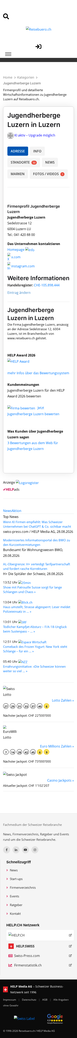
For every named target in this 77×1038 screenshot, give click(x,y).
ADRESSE (18, 151)
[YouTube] (25, 849)
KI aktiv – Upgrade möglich (34, 135)
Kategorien (25, 77)
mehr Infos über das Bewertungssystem (38, 373)
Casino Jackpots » (60, 780)
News (14, 870)
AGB (45, 999)
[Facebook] (6, 849)
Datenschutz (29, 999)
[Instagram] (34, 849)
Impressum (10, 999)
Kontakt (15, 913)
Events (14, 896)
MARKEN (18, 174)
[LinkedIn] (16, 849)
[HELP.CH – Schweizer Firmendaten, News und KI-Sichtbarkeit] (40, 935)
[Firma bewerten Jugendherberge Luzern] (21, 407)
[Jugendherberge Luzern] (22, 361)
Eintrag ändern (19, 292)
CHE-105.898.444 (47, 285)
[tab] (7, 510)
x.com (15, 257)
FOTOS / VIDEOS (48, 174)
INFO (37, 151)
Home (7, 77)
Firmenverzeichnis (23, 887)
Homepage (16, 249)
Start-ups (16, 879)
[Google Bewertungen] (55, 1018)
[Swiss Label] (24, 1018)
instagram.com (22, 266)
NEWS (50, 162)
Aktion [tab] (16, 510)
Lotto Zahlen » (63, 700)
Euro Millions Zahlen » (57, 746)
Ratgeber (16, 905)
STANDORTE (23, 162)
